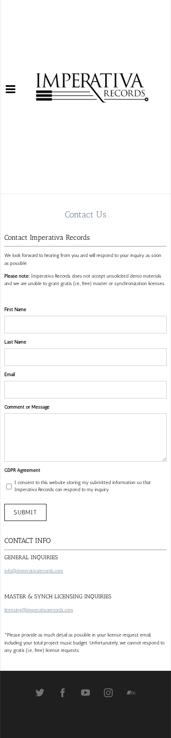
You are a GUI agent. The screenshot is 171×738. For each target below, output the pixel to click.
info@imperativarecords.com (33, 571)
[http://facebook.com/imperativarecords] (62, 692)
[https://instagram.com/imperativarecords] (108, 692)
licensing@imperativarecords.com (38, 610)
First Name (15, 309)
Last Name (15, 342)
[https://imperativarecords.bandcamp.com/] (131, 692)
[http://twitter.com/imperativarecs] (40, 692)
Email (9, 374)
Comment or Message (27, 407)
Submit (25, 512)
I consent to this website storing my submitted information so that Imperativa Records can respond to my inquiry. (82, 486)
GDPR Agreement (22, 470)
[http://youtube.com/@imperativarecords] (85, 692)
